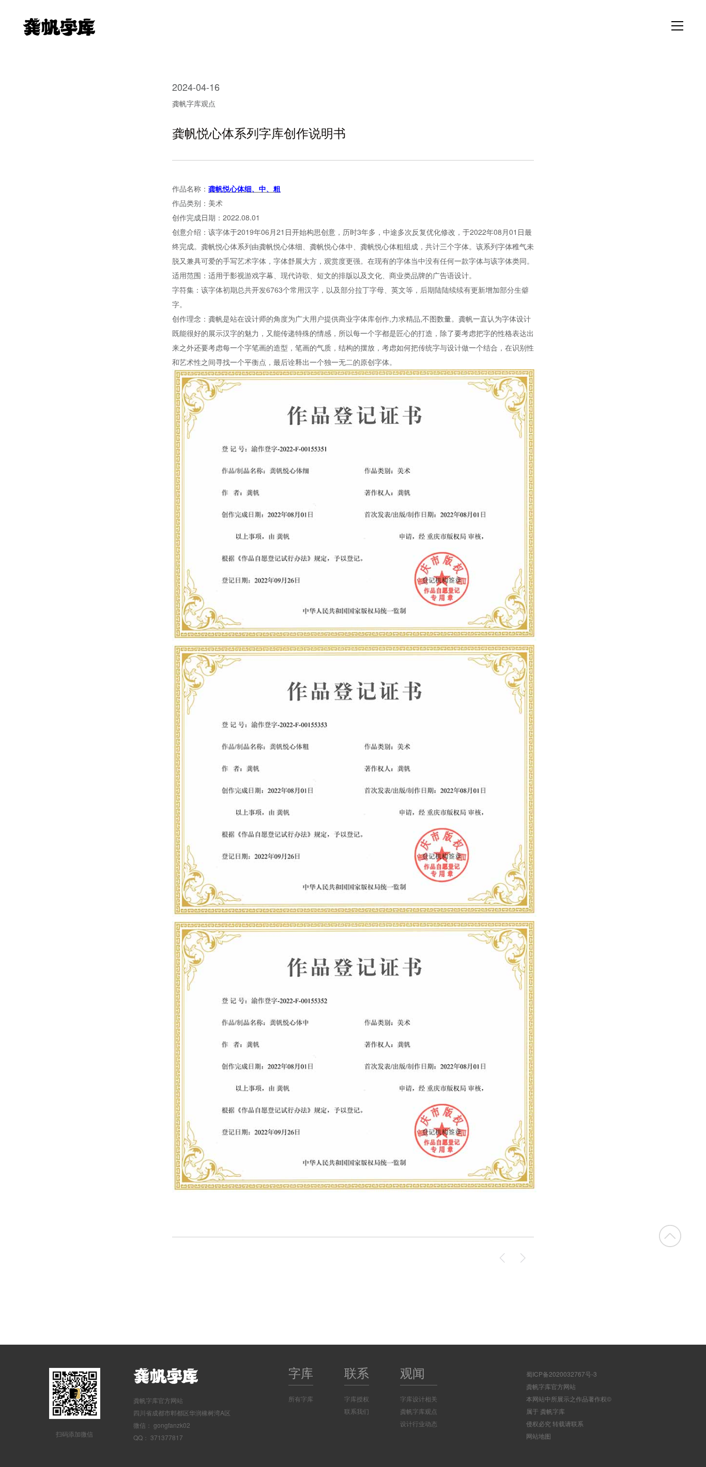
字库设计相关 (418, 1398)
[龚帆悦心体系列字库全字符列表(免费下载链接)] (523, 1258)
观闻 (412, 1372)
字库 (300, 1372)
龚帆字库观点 (194, 103)
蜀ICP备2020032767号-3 (561, 1373)
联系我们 (356, 1411)
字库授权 (356, 1398)
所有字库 (300, 1398)
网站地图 (538, 1435)
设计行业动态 (418, 1423)
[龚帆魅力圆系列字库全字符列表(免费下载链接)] (503, 1258)
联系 (356, 1372)
